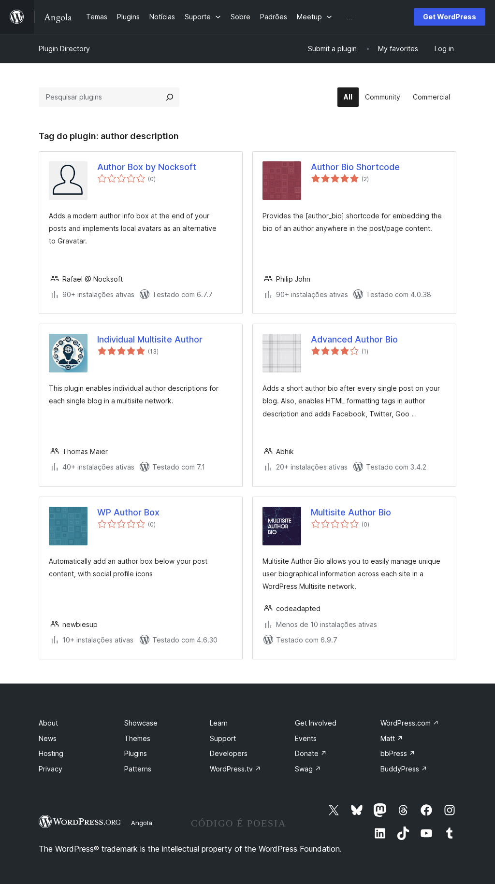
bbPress (397, 753)
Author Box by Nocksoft (146, 167)
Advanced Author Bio (354, 339)
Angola (141, 823)
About (48, 723)
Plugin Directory (64, 48)
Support (223, 738)
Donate (311, 753)
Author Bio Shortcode (355, 167)
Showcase (141, 723)
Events (306, 738)
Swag (308, 769)
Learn (219, 723)
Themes (137, 738)
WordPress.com (409, 723)
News (48, 738)
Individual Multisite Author (150, 339)
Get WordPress (449, 17)
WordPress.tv (235, 769)
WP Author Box (128, 512)
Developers (229, 753)
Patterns (137, 769)
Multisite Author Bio (351, 512)
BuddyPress (403, 769)
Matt (391, 738)
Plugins (135, 753)
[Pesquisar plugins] (169, 97)
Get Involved (315, 723)
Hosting (51, 753)
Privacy (50, 769)
